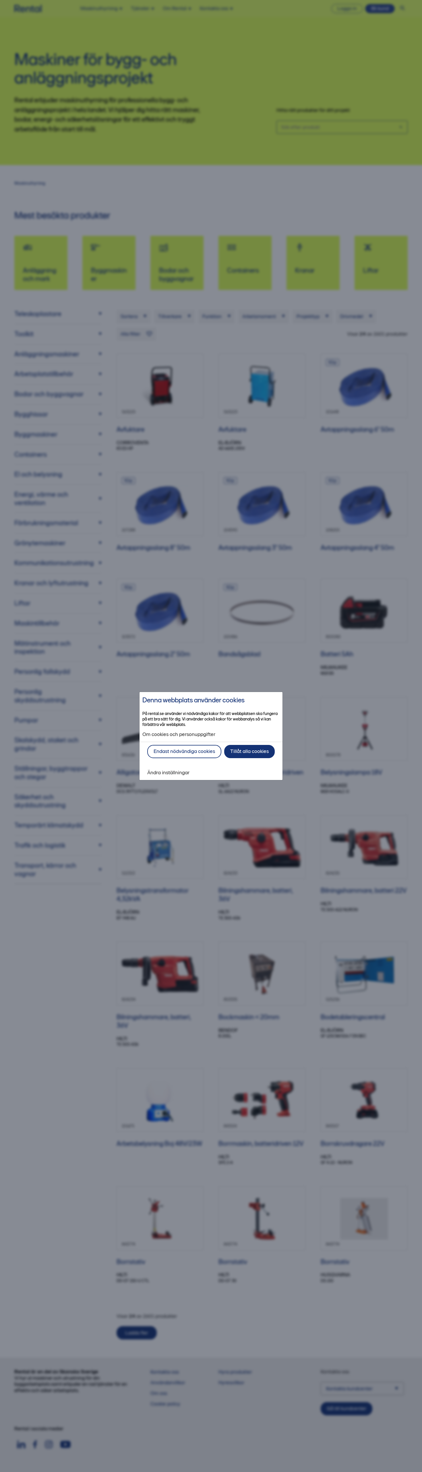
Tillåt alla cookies (249, 751)
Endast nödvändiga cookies (184, 751)
